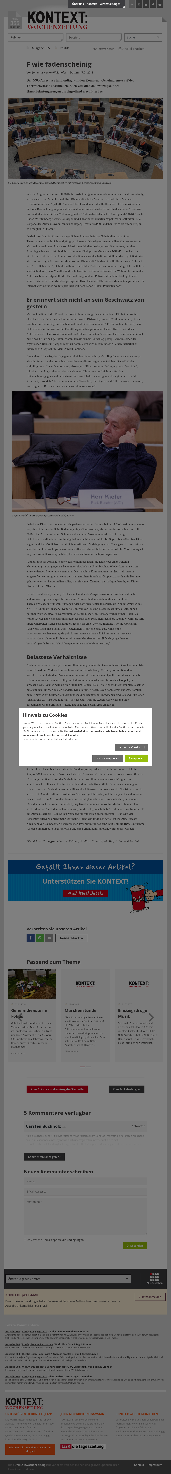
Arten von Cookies (129, 747)
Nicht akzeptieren (108, 758)
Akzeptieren (136, 758)
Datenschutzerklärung (66, 739)
